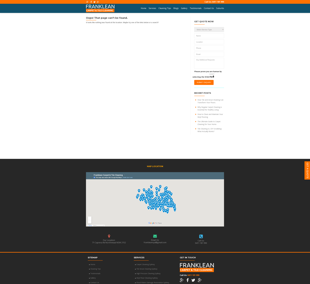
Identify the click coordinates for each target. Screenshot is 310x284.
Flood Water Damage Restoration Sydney (152, 282)
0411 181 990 (218, 1)
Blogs (176, 8)
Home (143, 8)
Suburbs (220, 8)
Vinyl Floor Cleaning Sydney (147, 278)
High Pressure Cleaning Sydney (148, 273)
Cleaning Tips (165, 8)
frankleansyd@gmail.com (155, 242)
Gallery (184, 8)
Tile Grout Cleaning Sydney (146, 269)
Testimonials (196, 8)
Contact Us (209, 8)
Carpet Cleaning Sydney (145, 264)
